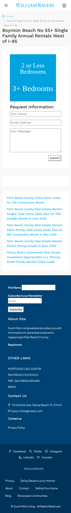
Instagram (55, 451)
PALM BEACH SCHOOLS (23, 374)
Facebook (19, 451)
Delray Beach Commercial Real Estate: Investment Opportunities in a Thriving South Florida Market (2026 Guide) (34, 257)
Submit (55, 158)
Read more (15, 344)
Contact (24, 488)
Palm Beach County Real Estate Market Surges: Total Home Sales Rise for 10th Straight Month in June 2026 (34, 213)
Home (9, 16)
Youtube (46, 457)
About (9, 488)
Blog (8, 495)
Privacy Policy (16, 427)
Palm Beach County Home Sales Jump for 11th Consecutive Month (33, 200)
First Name (14, 287)
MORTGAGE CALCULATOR (24, 368)
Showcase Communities (32, 495)
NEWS (12, 386)
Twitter (37, 451)
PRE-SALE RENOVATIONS (24, 380)
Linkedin (28, 457)
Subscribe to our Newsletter (25, 295)
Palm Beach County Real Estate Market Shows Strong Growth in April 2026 (34, 243)
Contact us (14, 418)
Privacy (9, 480)
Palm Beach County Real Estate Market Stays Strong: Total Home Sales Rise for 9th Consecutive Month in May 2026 (35, 229)
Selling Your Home (46, 488)
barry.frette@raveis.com (27, 411)
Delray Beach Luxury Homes (37, 480)
